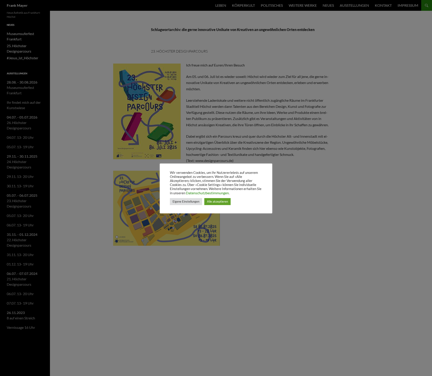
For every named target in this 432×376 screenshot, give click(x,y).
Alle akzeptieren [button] (217, 201)
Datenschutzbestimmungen (207, 193)
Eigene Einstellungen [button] (186, 201)
